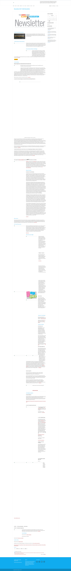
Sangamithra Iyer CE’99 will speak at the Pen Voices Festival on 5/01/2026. (52, 32)
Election (22, 554)
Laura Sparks (42, 420)
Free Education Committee (32, 552)
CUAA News (20, 554)
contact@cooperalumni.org (19, 562)
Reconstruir (15, 553)
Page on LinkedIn (21, 159)
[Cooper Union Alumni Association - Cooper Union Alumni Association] (13, 2)
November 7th (28, 401)
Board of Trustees (17, 554)
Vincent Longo (22, 553)
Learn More (18, 57)
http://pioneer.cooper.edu (36, 543)
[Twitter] (53, 6)
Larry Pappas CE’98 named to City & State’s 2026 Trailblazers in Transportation (52, 29)
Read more (35, 222)
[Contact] (50, 6)
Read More (39, 367)
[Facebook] (51, 6)
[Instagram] (56, 6)
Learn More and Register (41, 440)
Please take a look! (43, 318)
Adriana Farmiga (16, 552)
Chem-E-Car (25, 552)
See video (27, 216)
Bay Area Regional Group (21, 552)
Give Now (34, 155)
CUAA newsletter (21, 541)
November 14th (32, 401)
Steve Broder (18, 553)
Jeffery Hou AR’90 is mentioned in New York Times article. (51, 37)
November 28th (37, 401)
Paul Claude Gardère (42, 552)
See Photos (39, 260)
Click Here (27, 161)
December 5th (41, 401)
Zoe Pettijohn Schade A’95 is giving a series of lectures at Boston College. (52, 34)
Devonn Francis (28, 552)
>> (56, 15)
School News (24, 554)
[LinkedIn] (54, 6)
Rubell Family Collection (41, 434)
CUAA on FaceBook (28, 534)
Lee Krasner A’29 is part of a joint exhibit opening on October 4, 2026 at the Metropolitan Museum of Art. (52, 41)
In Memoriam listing (35, 390)
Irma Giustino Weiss (37, 552)
